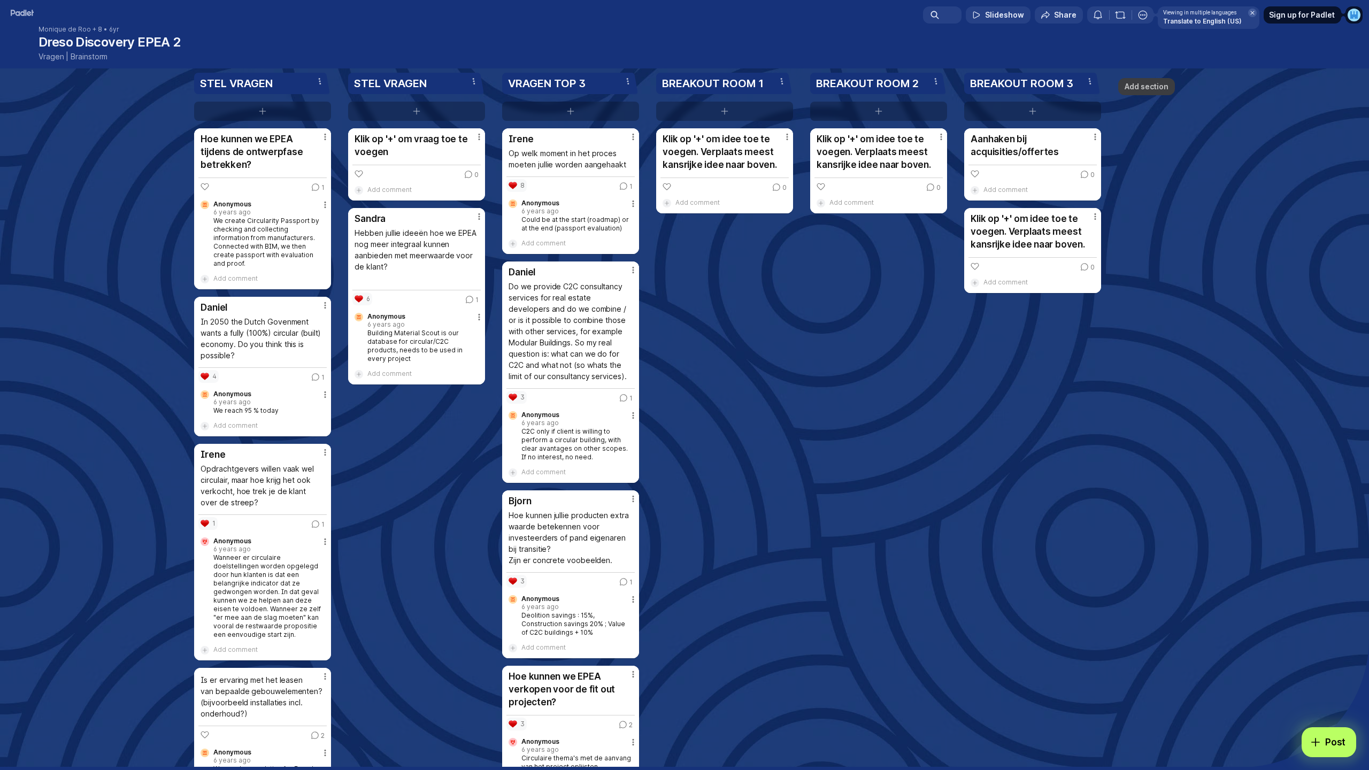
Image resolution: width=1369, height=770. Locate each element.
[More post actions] (325, 137)
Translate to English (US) (1202, 21)
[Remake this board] (1120, 15)
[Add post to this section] (262, 111)
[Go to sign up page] (1354, 15)
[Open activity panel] (1098, 15)
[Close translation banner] (1252, 13)
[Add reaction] (204, 186)
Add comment (235, 278)
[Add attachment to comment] (205, 278)
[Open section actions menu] (319, 81)
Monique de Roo (65, 29)
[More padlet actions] (1142, 15)
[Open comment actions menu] (325, 209)
